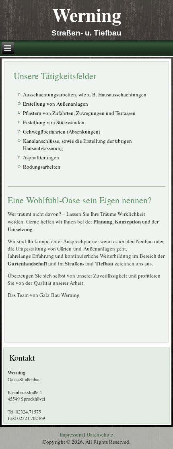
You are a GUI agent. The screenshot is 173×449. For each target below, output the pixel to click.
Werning (86, 14)
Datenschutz (99, 434)
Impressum (71, 434)
